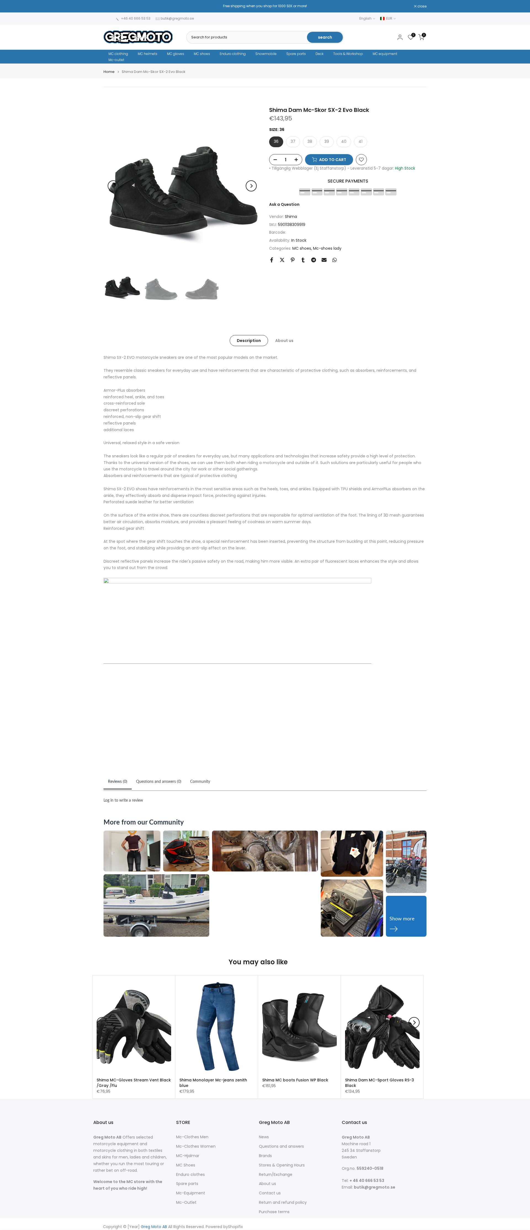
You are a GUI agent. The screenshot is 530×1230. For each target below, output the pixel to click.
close (111, 6)
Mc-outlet (116, 59)
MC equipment (385, 53)
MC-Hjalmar (187, 1155)
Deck (320, 53)
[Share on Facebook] (271, 259)
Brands (265, 1155)
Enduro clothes (190, 1174)
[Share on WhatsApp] (334, 259)
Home (109, 71)
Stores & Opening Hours (282, 1165)
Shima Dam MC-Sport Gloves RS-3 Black (379, 1082)
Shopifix (235, 1226)
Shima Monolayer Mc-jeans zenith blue (213, 1082)
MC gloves (175, 53)
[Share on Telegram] (313, 259)
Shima (291, 216)
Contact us (270, 1193)
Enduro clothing (233, 53)
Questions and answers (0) (158, 782)
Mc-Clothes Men (192, 1137)
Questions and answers (281, 1146)
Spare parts (296, 53)
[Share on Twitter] (282, 259)
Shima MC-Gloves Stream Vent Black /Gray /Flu (134, 1082)
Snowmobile (266, 53)
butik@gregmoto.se (177, 18)
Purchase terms (274, 1212)
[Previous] (113, 185)
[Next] (251, 185)
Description (249, 340)
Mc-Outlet (186, 1202)
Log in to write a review (123, 800)
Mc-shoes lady (327, 248)
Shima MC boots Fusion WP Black (295, 1080)
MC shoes (202, 53)
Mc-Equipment (190, 1193)
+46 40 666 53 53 (135, 18)
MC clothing (118, 53)
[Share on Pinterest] (292, 259)
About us (284, 340)
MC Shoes (185, 1165)
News (264, 1137)
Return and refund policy (283, 1202)
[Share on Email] (324, 259)
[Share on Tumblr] (303, 259)
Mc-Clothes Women (196, 1146)
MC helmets (147, 53)
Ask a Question (284, 204)
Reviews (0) (117, 782)
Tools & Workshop (348, 53)
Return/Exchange (275, 1174)
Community (200, 782)
